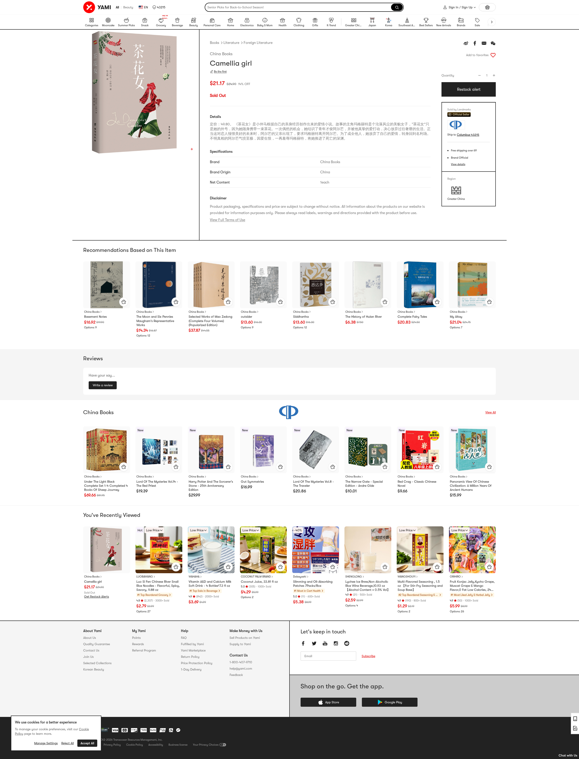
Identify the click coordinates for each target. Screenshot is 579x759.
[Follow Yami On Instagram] (336, 643)
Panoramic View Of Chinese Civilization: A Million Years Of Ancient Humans (470, 486)
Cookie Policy (134, 744)
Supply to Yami (240, 644)
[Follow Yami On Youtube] (325, 643)
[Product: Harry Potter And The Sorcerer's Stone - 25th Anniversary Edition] (211, 449)
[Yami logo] (97, 7)
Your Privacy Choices (205, 744)
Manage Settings (46, 743)
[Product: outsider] (263, 284)
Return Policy (190, 657)
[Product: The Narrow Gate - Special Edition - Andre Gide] (367, 449)
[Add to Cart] (123, 301)
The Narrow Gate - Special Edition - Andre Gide (364, 483)
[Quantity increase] (494, 75)
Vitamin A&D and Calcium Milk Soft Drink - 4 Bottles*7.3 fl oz (210, 583)
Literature (231, 43)
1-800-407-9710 (241, 662)
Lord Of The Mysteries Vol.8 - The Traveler (313, 483)
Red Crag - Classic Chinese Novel (417, 483)
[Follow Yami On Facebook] (303, 643)
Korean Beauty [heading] (93, 669)
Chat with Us (568, 755)
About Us (89, 638)
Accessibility (155, 744)
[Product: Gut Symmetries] (263, 449)
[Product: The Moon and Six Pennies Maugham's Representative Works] (158, 284)
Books (214, 43)
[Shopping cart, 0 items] (487, 7)
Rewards (138, 644)
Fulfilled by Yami (192, 644)
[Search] (397, 7)
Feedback (236, 675)
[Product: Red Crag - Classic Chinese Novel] (420, 449)
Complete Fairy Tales (412, 316)
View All (490, 412)
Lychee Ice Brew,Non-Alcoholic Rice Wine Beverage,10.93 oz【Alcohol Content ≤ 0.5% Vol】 (367, 586)
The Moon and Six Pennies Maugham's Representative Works (155, 321)
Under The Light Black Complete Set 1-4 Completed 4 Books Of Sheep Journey (106, 486)
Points (136, 638)
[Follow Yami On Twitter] (314, 643)
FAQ (184, 638)
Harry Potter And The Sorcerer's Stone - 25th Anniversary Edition (211, 486)
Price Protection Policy (196, 663)
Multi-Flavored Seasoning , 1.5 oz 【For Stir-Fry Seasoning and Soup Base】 (420, 586)
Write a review (103, 385)
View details (458, 164)
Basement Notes (95, 316)
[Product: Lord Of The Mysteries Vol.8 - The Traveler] (315, 449)
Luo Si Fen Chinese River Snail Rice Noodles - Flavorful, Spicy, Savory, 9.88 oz (158, 586)
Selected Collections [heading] (97, 663)
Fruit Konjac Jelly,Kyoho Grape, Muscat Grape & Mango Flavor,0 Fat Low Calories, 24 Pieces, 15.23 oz (472, 586)
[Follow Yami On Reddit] (346, 643)
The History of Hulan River (363, 316)
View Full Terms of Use (227, 220)
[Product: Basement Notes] (106, 284)
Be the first (220, 71)
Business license (177, 744)
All (117, 7)
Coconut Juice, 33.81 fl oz (259, 581)
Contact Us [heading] (91, 650)
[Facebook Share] (475, 43)
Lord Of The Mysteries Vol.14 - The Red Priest (157, 483)
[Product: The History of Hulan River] (367, 284)
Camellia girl (93, 581)
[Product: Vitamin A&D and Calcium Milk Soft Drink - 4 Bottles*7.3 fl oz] (211, 549)
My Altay (456, 316)
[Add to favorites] (493, 55)
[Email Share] (484, 43)
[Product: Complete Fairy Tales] (420, 284)
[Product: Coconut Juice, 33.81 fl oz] (263, 549)
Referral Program (144, 650)
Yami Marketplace (193, 650)
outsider (246, 316)
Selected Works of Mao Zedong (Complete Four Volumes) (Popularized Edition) (210, 321)
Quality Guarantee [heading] (96, 644)
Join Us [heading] (88, 657)
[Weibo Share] (466, 43)
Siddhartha (301, 316)
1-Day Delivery (191, 669)
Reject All (67, 743)
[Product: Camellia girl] (106, 549)
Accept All (87, 743)
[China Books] (289, 412)
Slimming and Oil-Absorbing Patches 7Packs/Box (312, 583)
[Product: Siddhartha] (315, 284)
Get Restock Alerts (96, 596)
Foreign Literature (258, 43)
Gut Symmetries (252, 481)
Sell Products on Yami (245, 638)
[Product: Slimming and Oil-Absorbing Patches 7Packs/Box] (315, 549)
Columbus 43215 (468, 134)
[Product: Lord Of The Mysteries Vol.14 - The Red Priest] (158, 449)
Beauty (128, 7)
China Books (221, 54)
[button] (159, 7)
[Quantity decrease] (479, 75)
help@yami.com (241, 668)
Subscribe (368, 656)
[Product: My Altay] (472, 284)
